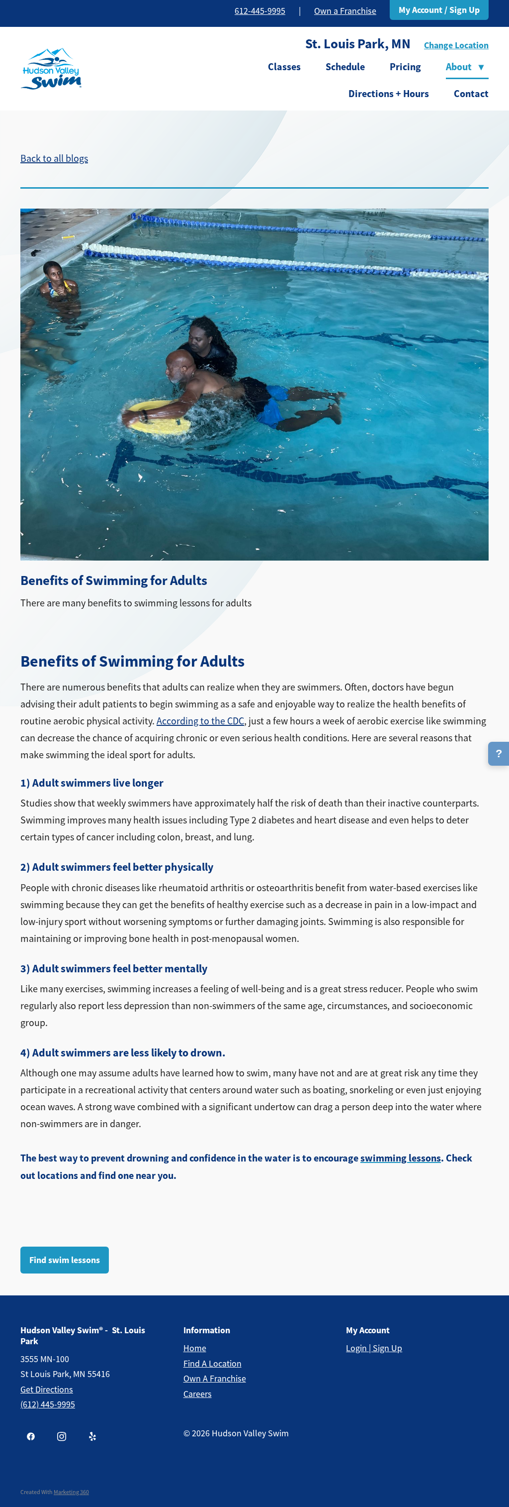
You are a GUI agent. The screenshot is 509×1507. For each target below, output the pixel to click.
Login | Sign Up (374, 1348)
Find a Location (212, 1363)
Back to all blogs (54, 158)
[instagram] (61, 1436)
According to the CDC (200, 721)
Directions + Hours (388, 93)
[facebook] (30, 1436)
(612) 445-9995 (47, 1404)
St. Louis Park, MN (358, 44)
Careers (197, 1394)
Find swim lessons (64, 1260)
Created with (54, 1492)
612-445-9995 (260, 10)
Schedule (345, 66)
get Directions (46, 1389)
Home (194, 1348)
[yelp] (92, 1436)
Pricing (405, 66)
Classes (284, 66)
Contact (471, 93)
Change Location (456, 45)
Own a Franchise (345, 10)
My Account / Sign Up (439, 10)
